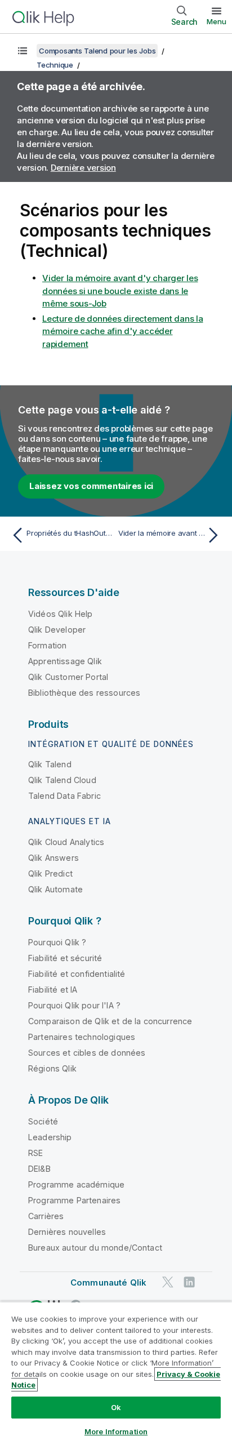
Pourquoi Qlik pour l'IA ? (74, 1005)
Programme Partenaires (74, 1200)
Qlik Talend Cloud (62, 780)
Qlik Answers (53, 857)
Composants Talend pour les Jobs (97, 50)
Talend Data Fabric (64, 796)
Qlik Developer (57, 629)
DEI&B (39, 1168)
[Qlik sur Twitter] (167, 1282)
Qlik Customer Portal (68, 677)
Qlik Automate (55, 889)
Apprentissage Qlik (65, 661)
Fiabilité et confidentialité (76, 974)
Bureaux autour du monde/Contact (95, 1247)
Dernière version (83, 167)
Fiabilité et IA (52, 989)
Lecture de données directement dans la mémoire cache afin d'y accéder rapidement (122, 331)
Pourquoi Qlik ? (57, 942)
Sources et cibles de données (86, 1052)
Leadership (50, 1137)
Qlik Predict (50, 873)
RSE (35, 1153)
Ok (116, 1407)
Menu (216, 21)
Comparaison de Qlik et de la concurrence (110, 1021)
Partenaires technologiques (81, 1037)
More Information (116, 1431)
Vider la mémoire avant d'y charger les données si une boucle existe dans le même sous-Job (120, 291)
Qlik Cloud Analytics (66, 842)
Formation (47, 645)
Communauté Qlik (108, 1282)
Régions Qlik (52, 1068)
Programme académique (76, 1184)
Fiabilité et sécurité (65, 958)
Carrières (46, 1216)
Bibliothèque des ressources (84, 692)
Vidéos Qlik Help (60, 614)
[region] (116, 1373)
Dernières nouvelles (67, 1232)
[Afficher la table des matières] (22, 50)
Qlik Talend (50, 764)
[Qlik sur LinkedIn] (189, 1282)
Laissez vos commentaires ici (91, 486)
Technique (55, 64)
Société (43, 1121)
